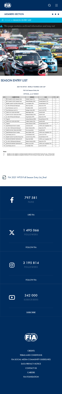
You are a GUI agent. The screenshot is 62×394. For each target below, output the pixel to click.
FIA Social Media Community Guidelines (31, 359)
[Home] (14, 5)
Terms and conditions (31, 355)
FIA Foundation (31, 376)
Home (8, 20)
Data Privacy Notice (31, 363)
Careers (31, 372)
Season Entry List (22, 20)
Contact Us (31, 368)
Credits (31, 350)
